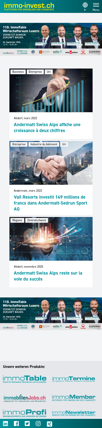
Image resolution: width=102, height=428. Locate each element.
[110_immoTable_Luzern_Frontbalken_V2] (51, 39)
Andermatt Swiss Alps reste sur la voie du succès (48, 276)
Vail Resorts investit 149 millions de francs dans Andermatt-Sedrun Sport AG (50, 203)
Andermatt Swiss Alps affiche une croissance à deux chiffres (47, 127)
